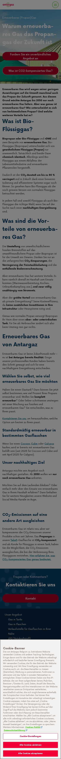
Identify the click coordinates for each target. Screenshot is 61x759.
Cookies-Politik (32, 727)
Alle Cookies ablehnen (31, 745)
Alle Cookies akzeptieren (30, 753)
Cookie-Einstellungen (30, 736)
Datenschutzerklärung (14, 730)
